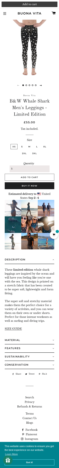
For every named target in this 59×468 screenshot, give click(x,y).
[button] (29, 260)
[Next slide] (40, 85)
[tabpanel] (29, 48)
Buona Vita (30, 13)
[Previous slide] (18, 85)
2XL (24, 153)
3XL (34, 153)
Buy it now (29, 185)
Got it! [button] (29, 462)
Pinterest (31, 434)
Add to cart (29, 4)
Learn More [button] (11, 454)
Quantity (28, 163)
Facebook (31, 429)
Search (29, 397)
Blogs (29, 422)
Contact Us (29, 418)
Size (29, 140)
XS (14, 146)
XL (44, 146)
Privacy (29, 402)
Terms (29, 413)
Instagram (31, 438)
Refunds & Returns (29, 406)
